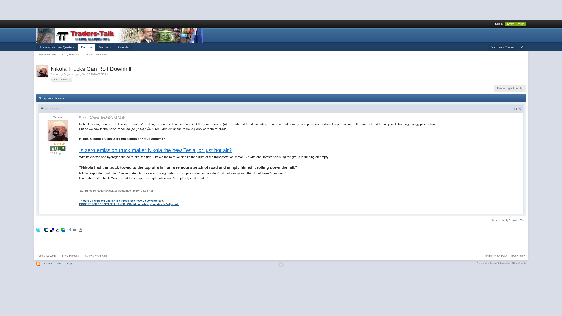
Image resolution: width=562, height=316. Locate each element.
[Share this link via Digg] (46, 229)
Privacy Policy (517, 255)
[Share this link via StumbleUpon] (63, 229)
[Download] (80, 229)
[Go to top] (281, 264)
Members (105, 47)
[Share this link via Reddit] (57, 229)
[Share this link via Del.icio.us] (52, 229)
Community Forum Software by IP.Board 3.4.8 (501, 263)
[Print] (74, 229)
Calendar (123, 47)
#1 (516, 108)
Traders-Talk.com (46, 255)
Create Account (515, 24)
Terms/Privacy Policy (496, 255)
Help (69, 263)
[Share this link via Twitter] (38, 229)
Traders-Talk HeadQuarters (57, 47)
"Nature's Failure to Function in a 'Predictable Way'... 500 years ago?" (122, 200)
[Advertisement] (80, 10)
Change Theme (52, 263)
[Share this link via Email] (69, 229)
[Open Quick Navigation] (522, 47)
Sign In (499, 24)
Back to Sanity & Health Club (508, 220)
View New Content (503, 47)
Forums (86, 47)
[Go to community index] (119, 35)
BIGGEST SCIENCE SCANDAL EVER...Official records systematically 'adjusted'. (129, 204)
